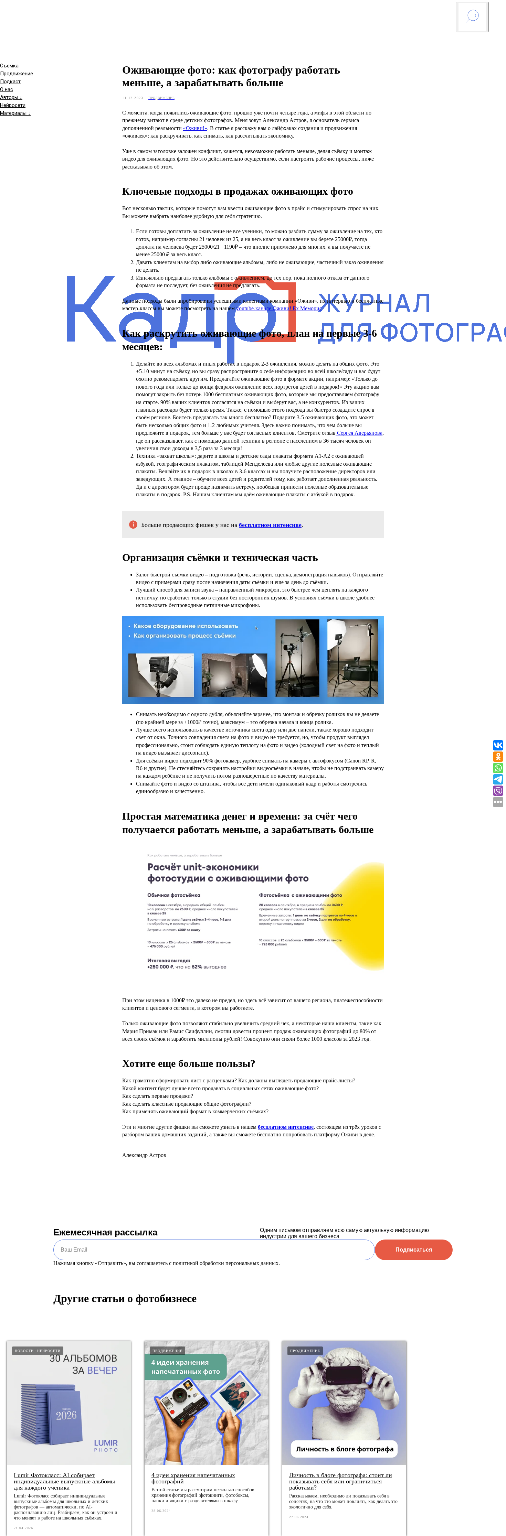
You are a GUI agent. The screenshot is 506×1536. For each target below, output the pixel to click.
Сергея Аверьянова (359, 433)
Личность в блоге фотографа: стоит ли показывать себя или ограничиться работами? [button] (340, 1481)
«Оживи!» (195, 128)
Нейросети (12, 105)
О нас (6, 89)
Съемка (9, 66)
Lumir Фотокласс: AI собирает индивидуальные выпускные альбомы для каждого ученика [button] (64, 1481)
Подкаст (10, 81)
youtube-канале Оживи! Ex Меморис (279, 308)
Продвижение (16, 74)
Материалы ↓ (15, 113)
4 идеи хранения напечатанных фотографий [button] (193, 1478)
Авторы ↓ (11, 97)
